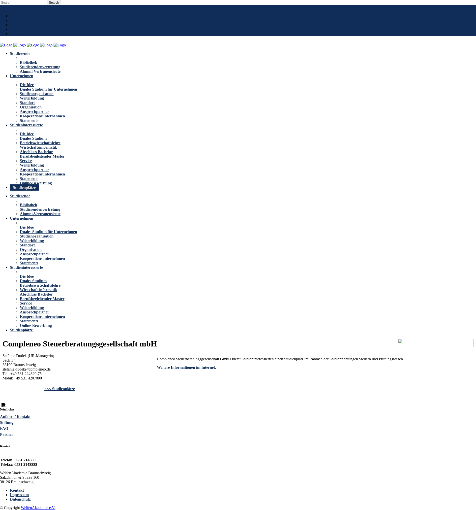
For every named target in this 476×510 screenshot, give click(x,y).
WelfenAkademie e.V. (38, 508)
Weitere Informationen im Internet (186, 367)
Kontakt (17, 490)
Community (25, 16)
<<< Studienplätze (59, 389)
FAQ (4, 428)
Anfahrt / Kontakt (15, 416)
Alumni (21, 20)
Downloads (24, 29)
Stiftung (6, 422)
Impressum (19, 495)
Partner (6, 434)
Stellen (20, 34)
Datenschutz (20, 499)
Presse (20, 25)
